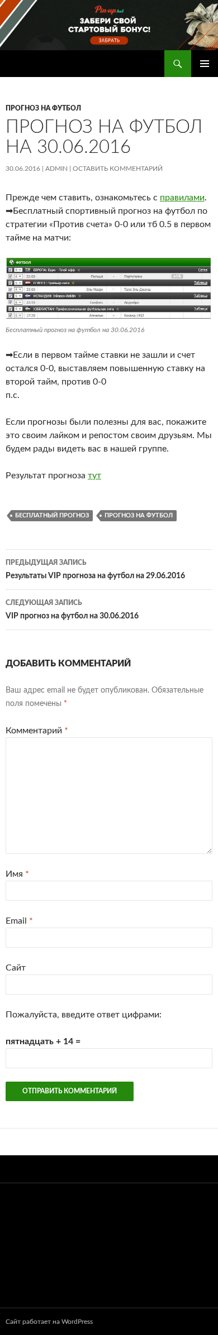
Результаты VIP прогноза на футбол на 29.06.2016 (95, 569)
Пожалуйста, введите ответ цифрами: (84, 1014)
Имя (17, 874)
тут (94, 475)
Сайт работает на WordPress (49, 1321)
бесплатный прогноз (52, 515)
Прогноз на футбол (43, 108)
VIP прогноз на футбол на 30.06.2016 (72, 609)
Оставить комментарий (118, 168)
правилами (182, 197)
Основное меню (204, 63)
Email (19, 920)
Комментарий (37, 730)
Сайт (16, 967)
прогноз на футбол (139, 515)
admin (56, 168)
